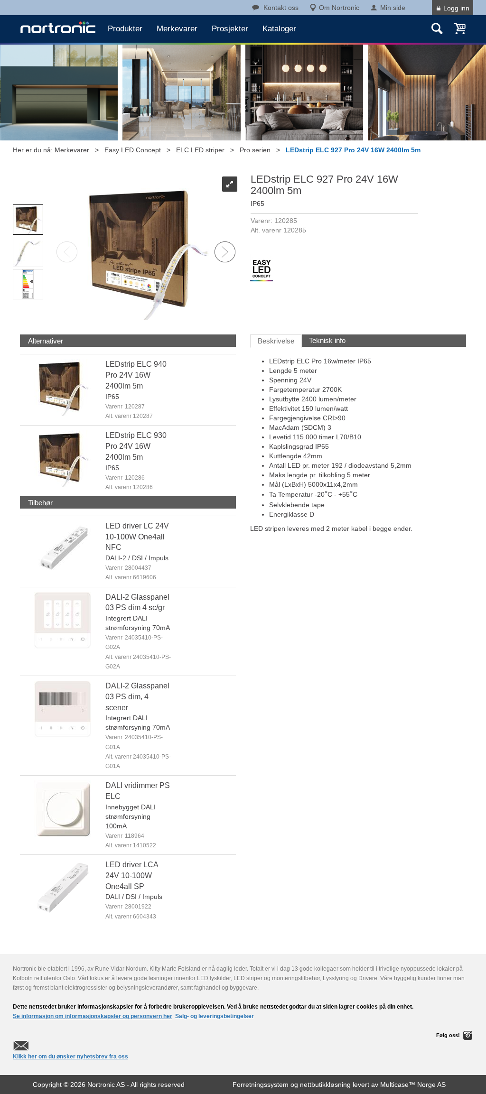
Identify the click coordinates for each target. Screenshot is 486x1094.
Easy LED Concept (132, 150)
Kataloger (279, 28)
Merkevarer (177, 28)
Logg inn (456, 8)
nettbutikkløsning (325, 1084)
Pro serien (255, 150)
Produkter (125, 28)
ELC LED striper (200, 150)
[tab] (45, 341)
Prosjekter (230, 28)
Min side (392, 7)
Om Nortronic (339, 7)
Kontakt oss (281, 7)
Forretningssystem (261, 1084)
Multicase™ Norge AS (413, 1084)
